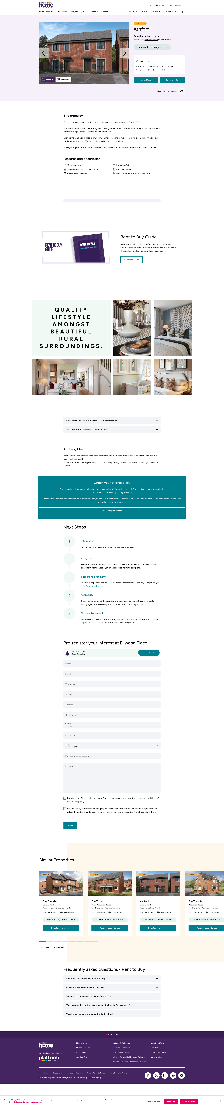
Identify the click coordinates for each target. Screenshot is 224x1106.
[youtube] (173, 1075)
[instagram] (164, 1075)
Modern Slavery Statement (96, 1073)
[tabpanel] (84, 53)
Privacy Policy (43, 1073)
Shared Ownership (84, 1048)
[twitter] (156, 1075)
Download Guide (131, 260)
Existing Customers (121, 1048)
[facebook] (148, 1075)
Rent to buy (81, 1052)
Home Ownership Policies (118, 1073)
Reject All (171, 1101)
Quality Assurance (158, 1052)
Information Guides (121, 1052)
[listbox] (112, 725)
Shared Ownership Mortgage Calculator (130, 1057)
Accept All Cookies (189, 1101)
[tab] (48, 79)
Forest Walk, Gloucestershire (57, 908)
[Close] (220, 1101)
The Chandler (50, 901)
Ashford (144, 901)
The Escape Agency (94, 1077)
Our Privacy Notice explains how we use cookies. (23, 1102)
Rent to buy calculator (112, 511)
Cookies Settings (153, 1101)
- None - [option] (69, 726)
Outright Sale (81, 1057)
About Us (133, 12)
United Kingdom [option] (72, 746)
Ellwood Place (151, 39)
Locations (62, 12)
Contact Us (171, 12)
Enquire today (172, 80)
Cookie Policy (57, 1073)
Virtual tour (146, 80)
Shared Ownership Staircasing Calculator (130, 1062)
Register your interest (61, 928)
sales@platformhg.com (92, 586)
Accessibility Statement (74, 1073)
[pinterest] (181, 1075)
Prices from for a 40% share (61, 920)
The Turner (97, 901)
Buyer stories (156, 1057)
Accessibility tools (157, 5)
